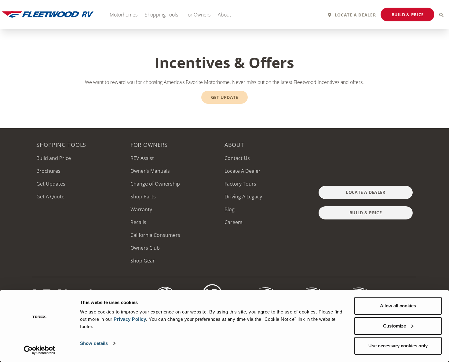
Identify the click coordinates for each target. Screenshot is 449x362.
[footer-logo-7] (352, 286)
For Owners (197, 14)
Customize (394, 325)
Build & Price (408, 14)
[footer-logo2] (165, 286)
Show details (94, 343)
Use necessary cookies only (398, 345)
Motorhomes (123, 14)
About (224, 14)
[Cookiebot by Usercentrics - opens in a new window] (39, 350)
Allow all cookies (398, 305)
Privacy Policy (130, 319)
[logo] (305, 286)
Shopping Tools (161, 14)
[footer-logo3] (212, 286)
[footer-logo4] (259, 286)
